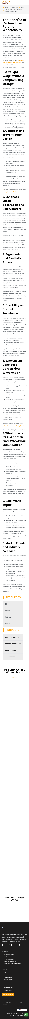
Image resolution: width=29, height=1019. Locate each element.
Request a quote (8, 994)
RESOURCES (13, 597)
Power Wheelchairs (9, 954)
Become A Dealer (8, 979)
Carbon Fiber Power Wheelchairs (12, 963)
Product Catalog (8, 977)
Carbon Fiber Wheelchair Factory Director (14, 426)
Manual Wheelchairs (9, 959)
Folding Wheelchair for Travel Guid (12, 192)
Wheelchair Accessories (10, 961)
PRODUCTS (12, 629)
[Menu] (26, 2)
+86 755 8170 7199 (8, 988)
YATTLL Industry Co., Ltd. (13, 1003)
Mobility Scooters (8, 957)
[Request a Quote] (26, 1014)
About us (6, 975)
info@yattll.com (8, 990)
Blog (5, 972)
